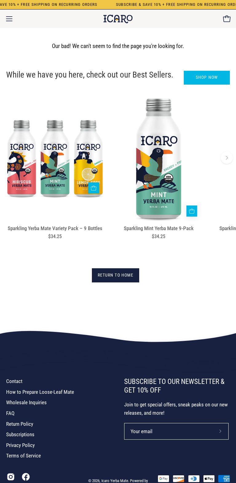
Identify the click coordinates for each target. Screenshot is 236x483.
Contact (14, 381)
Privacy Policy (20, 445)
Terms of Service (23, 456)
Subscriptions (20, 434)
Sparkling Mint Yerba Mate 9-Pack (159, 228)
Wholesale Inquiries (26, 402)
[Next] (227, 158)
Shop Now (207, 77)
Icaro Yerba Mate (114, 480)
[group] (118, 166)
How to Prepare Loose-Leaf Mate (40, 392)
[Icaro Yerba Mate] (118, 18)
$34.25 (55, 236)
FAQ (10, 413)
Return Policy (19, 424)
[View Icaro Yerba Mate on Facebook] (24, 476)
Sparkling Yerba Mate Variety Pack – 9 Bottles (55, 228)
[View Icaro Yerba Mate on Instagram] (9, 476)
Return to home (115, 275)
